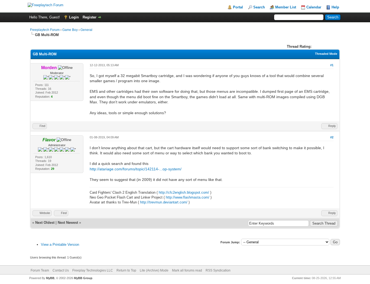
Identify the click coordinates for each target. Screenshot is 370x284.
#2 (331, 137)
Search (259, 7)
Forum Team (40, 270)
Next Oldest (44, 223)
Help (335, 7)
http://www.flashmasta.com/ (187, 197)
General (86, 30)
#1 (331, 65)
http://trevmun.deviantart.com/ (163, 202)
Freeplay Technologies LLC (92, 270)
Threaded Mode (326, 53)
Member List (285, 7)
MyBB (50, 278)
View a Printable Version (60, 244)
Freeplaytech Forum (45, 30)
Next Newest (68, 223)
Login (74, 17)
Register (89, 17)
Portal (238, 7)
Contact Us (61, 270)
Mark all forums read (187, 270)
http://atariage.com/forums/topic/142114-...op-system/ (135, 169)
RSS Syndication (218, 270)
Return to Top (126, 270)
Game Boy (70, 30)
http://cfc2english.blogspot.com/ (184, 192)
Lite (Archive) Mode (154, 270)
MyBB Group (83, 278)
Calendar (313, 7)
